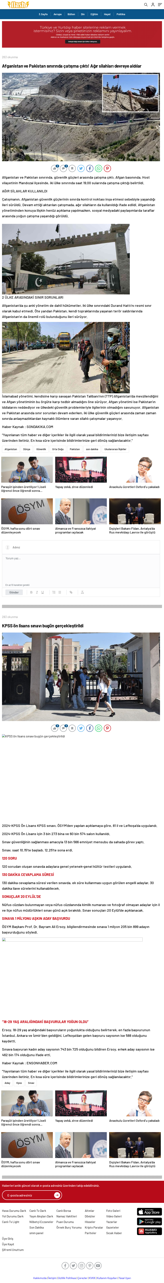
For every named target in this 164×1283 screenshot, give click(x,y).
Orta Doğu (58, 449)
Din (83, 14)
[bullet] (59, 592)
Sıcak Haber (114, 1233)
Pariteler (90, 1233)
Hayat (107, 14)
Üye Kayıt (8, 1244)
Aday (7, 1082)
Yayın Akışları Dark (41, 1216)
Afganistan (11, 449)
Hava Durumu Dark (14, 1210)
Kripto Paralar (94, 1227)
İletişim (52, 1278)
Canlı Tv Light (10, 1222)
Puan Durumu (65, 1222)
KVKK (92, 1278)
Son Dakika (36, 1227)
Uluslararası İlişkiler (115, 449)
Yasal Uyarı (125, 1278)
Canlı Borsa (63, 1210)
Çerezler (82, 1278)
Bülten (71, 14)
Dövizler (90, 1216)
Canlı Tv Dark (37, 1210)
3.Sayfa (43, 14)
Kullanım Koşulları (107, 1278)
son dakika (92, 449)
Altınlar (89, 1210)
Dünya (26, 449)
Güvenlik (41, 449)
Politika (121, 14)
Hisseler (90, 1222)
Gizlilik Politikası (67, 1278)
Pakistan (75, 449)
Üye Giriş (7, 1238)
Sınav (31, 1082)
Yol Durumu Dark (13, 1216)
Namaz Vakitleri (66, 1216)
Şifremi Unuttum (13, 1250)
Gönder (14, 592)
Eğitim (94, 14)
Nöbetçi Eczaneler (41, 1222)
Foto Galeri (113, 1210)
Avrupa (58, 14)
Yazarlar (111, 1222)
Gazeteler (112, 1227)
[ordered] (54, 592)
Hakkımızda (40, 1278)
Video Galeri (114, 1216)
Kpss (19, 1082)
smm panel (36, 1233)
